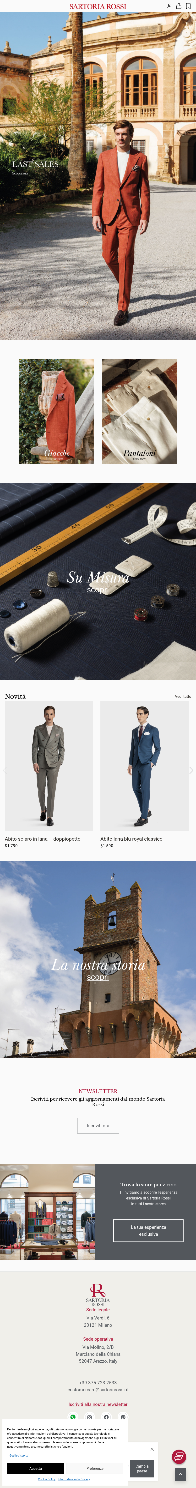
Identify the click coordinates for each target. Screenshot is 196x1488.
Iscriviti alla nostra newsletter (98, 1404)
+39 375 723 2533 (98, 1383)
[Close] (152, 1449)
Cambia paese (142, 1468)
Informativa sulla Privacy (74, 1479)
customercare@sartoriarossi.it (98, 1389)
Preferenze (95, 1468)
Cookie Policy (46, 1479)
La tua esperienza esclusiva (148, 1230)
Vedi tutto (183, 696)
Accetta (35, 1468)
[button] (191, 770)
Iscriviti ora (98, 1125)
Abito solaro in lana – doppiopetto (43, 839)
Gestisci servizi (19, 1455)
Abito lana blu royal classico (131, 839)
